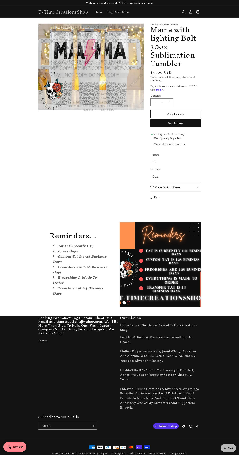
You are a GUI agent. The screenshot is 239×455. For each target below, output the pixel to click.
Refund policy (118, 453)
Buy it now (175, 123)
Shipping (174, 77)
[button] (183, 11)
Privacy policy (137, 453)
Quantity (155, 95)
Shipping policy (178, 453)
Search (43, 341)
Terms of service (158, 453)
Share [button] (157, 197)
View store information (169, 144)
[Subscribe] (93, 426)
